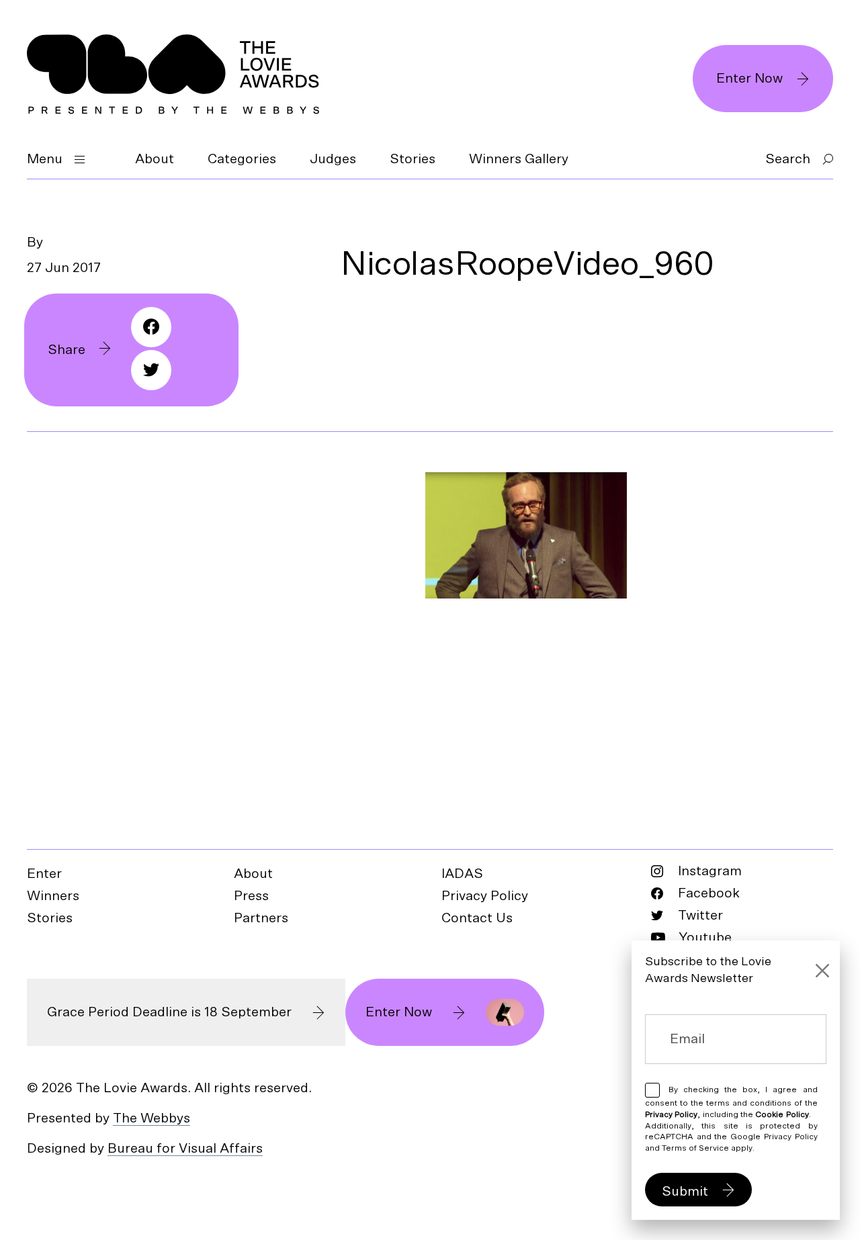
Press (251, 896)
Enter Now (749, 78)
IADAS (462, 874)
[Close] (822, 971)
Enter (44, 874)
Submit (685, 1191)
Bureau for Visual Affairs (185, 1148)
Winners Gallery (518, 159)
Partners (261, 918)
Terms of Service (695, 1148)
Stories (412, 159)
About (154, 159)
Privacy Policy (484, 896)
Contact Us (477, 918)
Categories (242, 159)
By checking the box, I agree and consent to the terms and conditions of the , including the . (731, 1119)
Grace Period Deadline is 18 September (169, 1012)
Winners (53, 896)
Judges (333, 159)
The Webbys (151, 1118)
